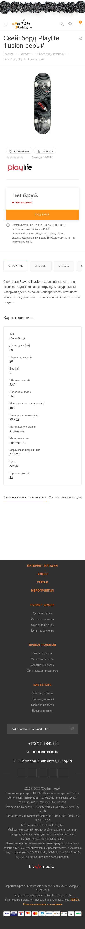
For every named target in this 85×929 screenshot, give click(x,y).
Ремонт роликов (43, 653)
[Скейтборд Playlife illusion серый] (42, 103)
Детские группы (42, 613)
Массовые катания (42, 659)
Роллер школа (42, 604)
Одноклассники (63, 773)
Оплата (64, 265)
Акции (43, 574)
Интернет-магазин (42, 565)
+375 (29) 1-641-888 (43, 743)
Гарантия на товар (42, 704)
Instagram (42, 773)
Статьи (42, 582)
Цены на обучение (42, 630)
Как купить (42, 684)
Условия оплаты (42, 693)
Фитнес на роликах (42, 619)
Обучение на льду (42, 624)
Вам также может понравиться (25, 497)
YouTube (53, 773)
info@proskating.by (46, 751)
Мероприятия (42, 590)
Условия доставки (42, 699)
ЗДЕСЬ (74, 899)
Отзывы (40, 265)
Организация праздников (42, 670)
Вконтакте (21, 773)
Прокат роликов (42, 644)
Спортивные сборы (42, 664)
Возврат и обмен (42, 710)
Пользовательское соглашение (42, 904)
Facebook (32, 773)
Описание (15, 265)
